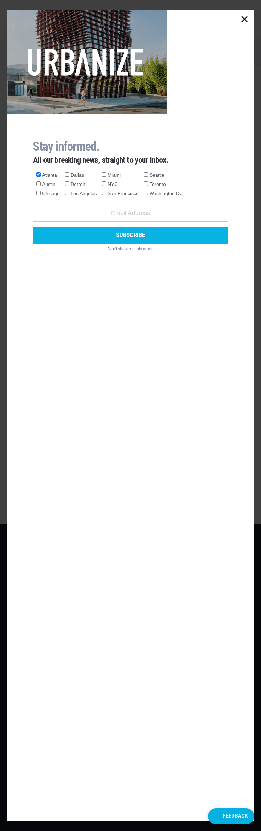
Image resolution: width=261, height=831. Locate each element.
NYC (113, 184)
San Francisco (123, 193)
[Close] (244, 19)
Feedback (235, 816)
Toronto (158, 184)
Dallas (77, 175)
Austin (48, 184)
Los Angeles (84, 193)
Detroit (78, 184)
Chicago (51, 193)
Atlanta (49, 175)
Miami (114, 175)
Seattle (157, 175)
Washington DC (166, 193)
